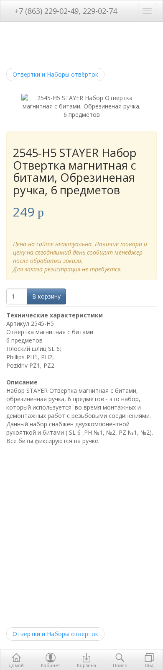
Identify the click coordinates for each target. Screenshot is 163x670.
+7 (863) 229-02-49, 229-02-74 (65, 11)
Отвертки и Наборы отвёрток (55, 74)
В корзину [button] (46, 296)
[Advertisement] (81, 535)
